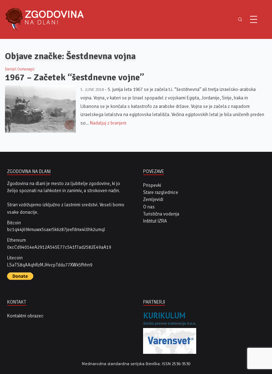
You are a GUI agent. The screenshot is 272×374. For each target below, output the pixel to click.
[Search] (240, 19)
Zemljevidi (153, 199)
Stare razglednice (160, 192)
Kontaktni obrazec (25, 316)
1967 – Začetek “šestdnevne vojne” (74, 77)
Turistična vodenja (161, 214)
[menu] (253, 19)
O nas (149, 207)
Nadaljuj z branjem (108, 123)
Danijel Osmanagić (20, 69)
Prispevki (152, 185)
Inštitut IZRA (155, 221)
